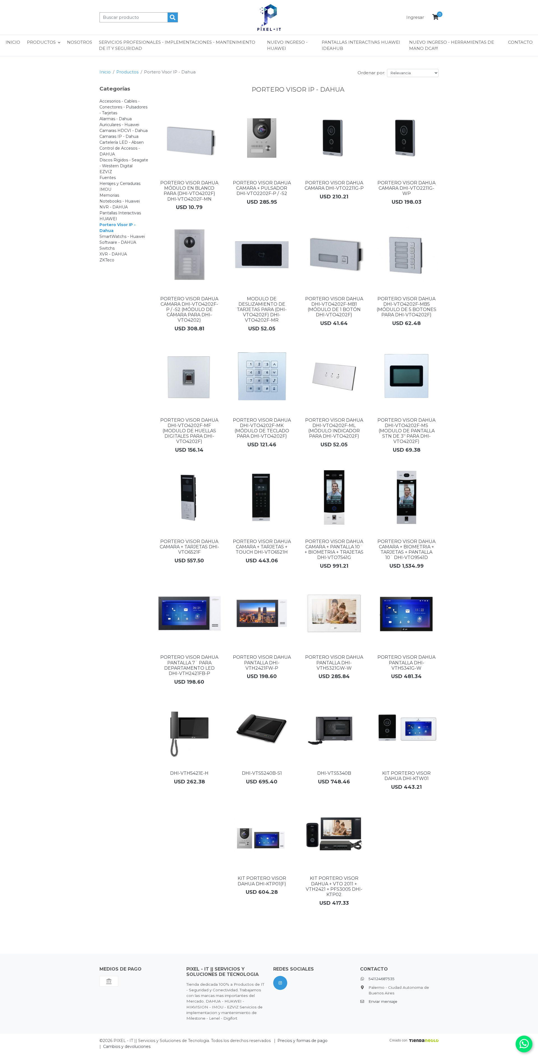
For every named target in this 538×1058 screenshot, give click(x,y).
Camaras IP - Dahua (118, 136)
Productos (127, 72)
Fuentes (107, 177)
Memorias (109, 195)
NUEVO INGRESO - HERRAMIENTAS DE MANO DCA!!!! (451, 45)
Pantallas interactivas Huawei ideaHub (361, 45)
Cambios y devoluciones (126, 1046)
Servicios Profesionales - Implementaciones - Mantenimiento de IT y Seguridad (177, 45)
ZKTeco (106, 260)
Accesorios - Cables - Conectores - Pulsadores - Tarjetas (123, 107)
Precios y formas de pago (302, 1040)
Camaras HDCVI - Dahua (123, 130)
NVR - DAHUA (113, 207)
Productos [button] (41, 42)
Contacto (520, 42)
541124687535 (381, 978)
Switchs (107, 248)
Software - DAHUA (117, 242)
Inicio (13, 42)
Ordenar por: (371, 72)
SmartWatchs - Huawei (122, 236)
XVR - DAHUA (113, 254)
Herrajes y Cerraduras (119, 183)
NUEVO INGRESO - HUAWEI (287, 45)
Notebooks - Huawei (119, 201)
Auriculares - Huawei (119, 124)
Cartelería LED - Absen (121, 142)
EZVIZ (105, 171)
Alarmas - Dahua (115, 118)
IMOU (105, 189)
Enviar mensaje (382, 1001)
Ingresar (415, 17)
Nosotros (79, 42)
